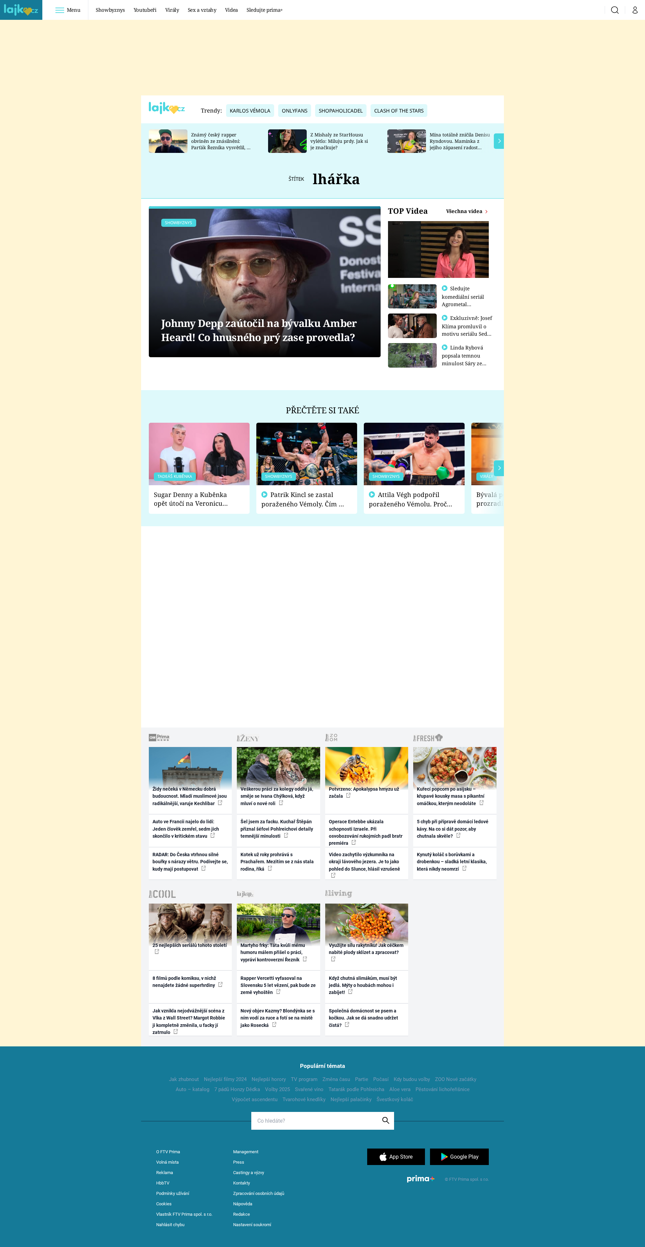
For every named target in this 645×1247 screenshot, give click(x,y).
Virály (172, 9)
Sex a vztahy (202, 9)
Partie (361, 1079)
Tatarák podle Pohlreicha (356, 1089)
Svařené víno (309, 1089)
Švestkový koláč (395, 1099)
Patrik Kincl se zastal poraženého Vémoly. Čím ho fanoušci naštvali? (303, 499)
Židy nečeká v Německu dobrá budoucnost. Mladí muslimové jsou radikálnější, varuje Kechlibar (190, 796)
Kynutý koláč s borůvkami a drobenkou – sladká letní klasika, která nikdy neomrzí (452, 862)
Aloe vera (400, 1089)
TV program (304, 1079)
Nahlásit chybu (170, 1224)
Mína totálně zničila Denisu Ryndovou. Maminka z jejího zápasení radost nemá (460, 144)
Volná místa (167, 1162)
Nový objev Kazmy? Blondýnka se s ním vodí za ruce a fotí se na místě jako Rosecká (278, 1018)
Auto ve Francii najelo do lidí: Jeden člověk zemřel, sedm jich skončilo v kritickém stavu (186, 829)
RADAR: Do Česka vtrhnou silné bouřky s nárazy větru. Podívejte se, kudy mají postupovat (190, 862)
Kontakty (241, 1183)
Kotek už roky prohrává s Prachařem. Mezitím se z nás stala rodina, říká (277, 862)
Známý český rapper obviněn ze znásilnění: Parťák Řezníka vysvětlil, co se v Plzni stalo (221, 144)
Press (238, 1162)
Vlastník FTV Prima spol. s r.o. (184, 1214)
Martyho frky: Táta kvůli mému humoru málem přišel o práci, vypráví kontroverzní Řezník (273, 952)
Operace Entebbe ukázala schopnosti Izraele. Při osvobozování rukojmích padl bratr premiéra (365, 832)
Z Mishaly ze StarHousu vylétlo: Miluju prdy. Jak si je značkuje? (339, 141)
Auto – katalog (192, 1089)
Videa (231, 9)
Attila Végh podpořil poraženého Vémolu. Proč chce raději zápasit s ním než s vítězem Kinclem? (408, 499)
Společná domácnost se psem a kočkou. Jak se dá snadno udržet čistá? (363, 1018)
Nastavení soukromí (252, 1224)
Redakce (241, 1214)
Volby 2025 (277, 1089)
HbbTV (162, 1183)
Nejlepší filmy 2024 (225, 1079)
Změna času (336, 1079)
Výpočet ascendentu (254, 1099)
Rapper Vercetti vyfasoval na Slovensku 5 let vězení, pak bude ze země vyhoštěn (278, 985)
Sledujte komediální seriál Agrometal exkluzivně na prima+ (463, 304)
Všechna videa (465, 211)
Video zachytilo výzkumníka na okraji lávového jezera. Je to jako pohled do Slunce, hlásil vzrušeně (364, 862)
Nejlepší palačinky (351, 1099)
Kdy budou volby (412, 1079)
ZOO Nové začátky (455, 1079)
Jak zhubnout (184, 1079)
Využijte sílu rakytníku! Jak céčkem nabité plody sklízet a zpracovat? (366, 949)
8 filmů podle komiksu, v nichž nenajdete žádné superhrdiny (184, 981)
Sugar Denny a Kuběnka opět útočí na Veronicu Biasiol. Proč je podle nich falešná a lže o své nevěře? (194, 499)
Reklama (164, 1172)
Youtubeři (145, 9)
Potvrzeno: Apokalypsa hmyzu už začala (364, 792)
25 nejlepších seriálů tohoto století (190, 945)
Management (245, 1151)
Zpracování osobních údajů (258, 1193)
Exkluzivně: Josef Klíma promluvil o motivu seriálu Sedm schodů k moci (467, 330)
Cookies (164, 1203)
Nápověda (242, 1203)
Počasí (381, 1079)
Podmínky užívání (172, 1193)
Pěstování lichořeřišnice (443, 1089)
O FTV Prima (168, 1151)
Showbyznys (110, 9)
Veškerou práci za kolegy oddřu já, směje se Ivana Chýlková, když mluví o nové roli (277, 796)
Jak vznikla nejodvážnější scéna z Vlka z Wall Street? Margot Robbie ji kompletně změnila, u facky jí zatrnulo (189, 1021)
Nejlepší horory (269, 1079)
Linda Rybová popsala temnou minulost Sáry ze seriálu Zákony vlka (465, 359)
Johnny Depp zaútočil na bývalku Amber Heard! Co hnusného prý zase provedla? (259, 330)
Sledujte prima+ (265, 9)
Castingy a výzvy (248, 1172)
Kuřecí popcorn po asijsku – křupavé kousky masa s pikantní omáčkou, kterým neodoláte (450, 796)
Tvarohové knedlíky (304, 1099)
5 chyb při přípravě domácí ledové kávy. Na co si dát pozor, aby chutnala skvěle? (452, 829)
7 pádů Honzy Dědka (237, 1089)
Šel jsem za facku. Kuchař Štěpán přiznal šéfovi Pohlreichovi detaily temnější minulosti (277, 829)
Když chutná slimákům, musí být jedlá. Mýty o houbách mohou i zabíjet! (363, 985)
